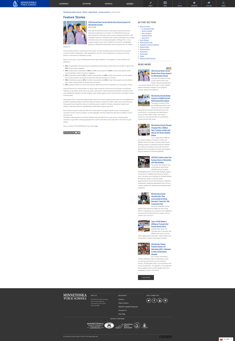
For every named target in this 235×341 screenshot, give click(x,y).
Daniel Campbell (147, 31)
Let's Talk (209, 6)
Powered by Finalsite (166, 336)
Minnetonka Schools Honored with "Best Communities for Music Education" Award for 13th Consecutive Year (160, 199)
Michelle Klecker (147, 35)
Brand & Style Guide (146, 42)
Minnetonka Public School (99, 299)
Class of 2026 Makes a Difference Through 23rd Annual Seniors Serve (159, 224)
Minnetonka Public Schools (10, 1)
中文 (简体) (226, 339)
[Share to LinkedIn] (70, 132)
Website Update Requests (128, 306)
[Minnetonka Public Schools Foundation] (95, 330)
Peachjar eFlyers (145, 49)
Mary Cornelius (146, 33)
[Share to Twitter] (67, 132)
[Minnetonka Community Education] (137, 330)
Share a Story (144, 54)
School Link (75, 296)
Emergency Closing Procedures (149, 45)
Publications (144, 51)
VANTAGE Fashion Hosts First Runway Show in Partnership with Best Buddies (161, 160)
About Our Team (145, 26)
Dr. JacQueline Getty (148, 29)
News (165, 6)
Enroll (151, 6)
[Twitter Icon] (148, 300)
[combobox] (226, 339)
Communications (104, 12)
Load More (146, 277)
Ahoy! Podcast (144, 40)
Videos (142, 56)
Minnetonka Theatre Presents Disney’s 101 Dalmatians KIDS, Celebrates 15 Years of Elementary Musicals (161, 249)
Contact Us (122, 310)
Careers (121, 299)
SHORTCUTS (194, 6)
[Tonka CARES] (144, 330)
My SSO (180, 6)
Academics (63, 3)
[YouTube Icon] (159, 300)
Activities (87, 3)
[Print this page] (79, 132)
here (96, 126)
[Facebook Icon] (154, 300)
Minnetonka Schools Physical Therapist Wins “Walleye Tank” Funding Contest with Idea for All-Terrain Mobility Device (161, 130)
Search (224, 6)
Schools (108, 3)
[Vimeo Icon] (165, 300)
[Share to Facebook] (64, 132)
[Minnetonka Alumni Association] (123, 330)
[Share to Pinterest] (73, 132)
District (130, 3)
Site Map (121, 314)
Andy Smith (145, 38)
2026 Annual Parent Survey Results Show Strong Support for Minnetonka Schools (161, 73)
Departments (93, 12)
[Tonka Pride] (109, 330)
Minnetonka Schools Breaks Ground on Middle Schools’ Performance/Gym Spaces (160, 98)
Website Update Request (147, 58)
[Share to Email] (76, 132)
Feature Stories (144, 47)
